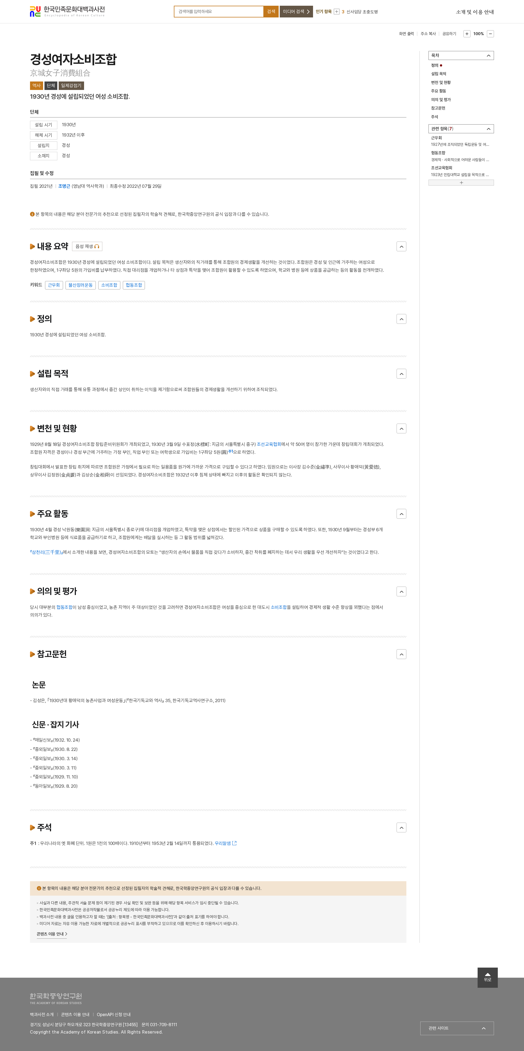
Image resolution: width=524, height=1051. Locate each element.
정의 (434, 65)
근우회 (54, 285)
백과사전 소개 (42, 1014)
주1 (230, 451)
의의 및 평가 (441, 99)
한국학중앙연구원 (56, 998)
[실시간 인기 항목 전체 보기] (337, 11)
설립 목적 (438, 73)
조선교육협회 (269, 444)
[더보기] (461, 183)
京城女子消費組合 (60, 72)
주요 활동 (438, 91)
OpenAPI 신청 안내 (114, 1014)
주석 (434, 116)
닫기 (401, 246)
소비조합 (109, 285)
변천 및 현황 (441, 82)
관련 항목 (441, 128)
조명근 (64, 186)
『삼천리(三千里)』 (46, 552)
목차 (435, 55)
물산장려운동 (81, 285)
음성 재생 (84, 246)
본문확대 (467, 33)
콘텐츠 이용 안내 (50, 934)
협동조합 (134, 285)
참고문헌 (438, 108)
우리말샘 (223, 843)
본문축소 (490, 33)
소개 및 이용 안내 (475, 12)
